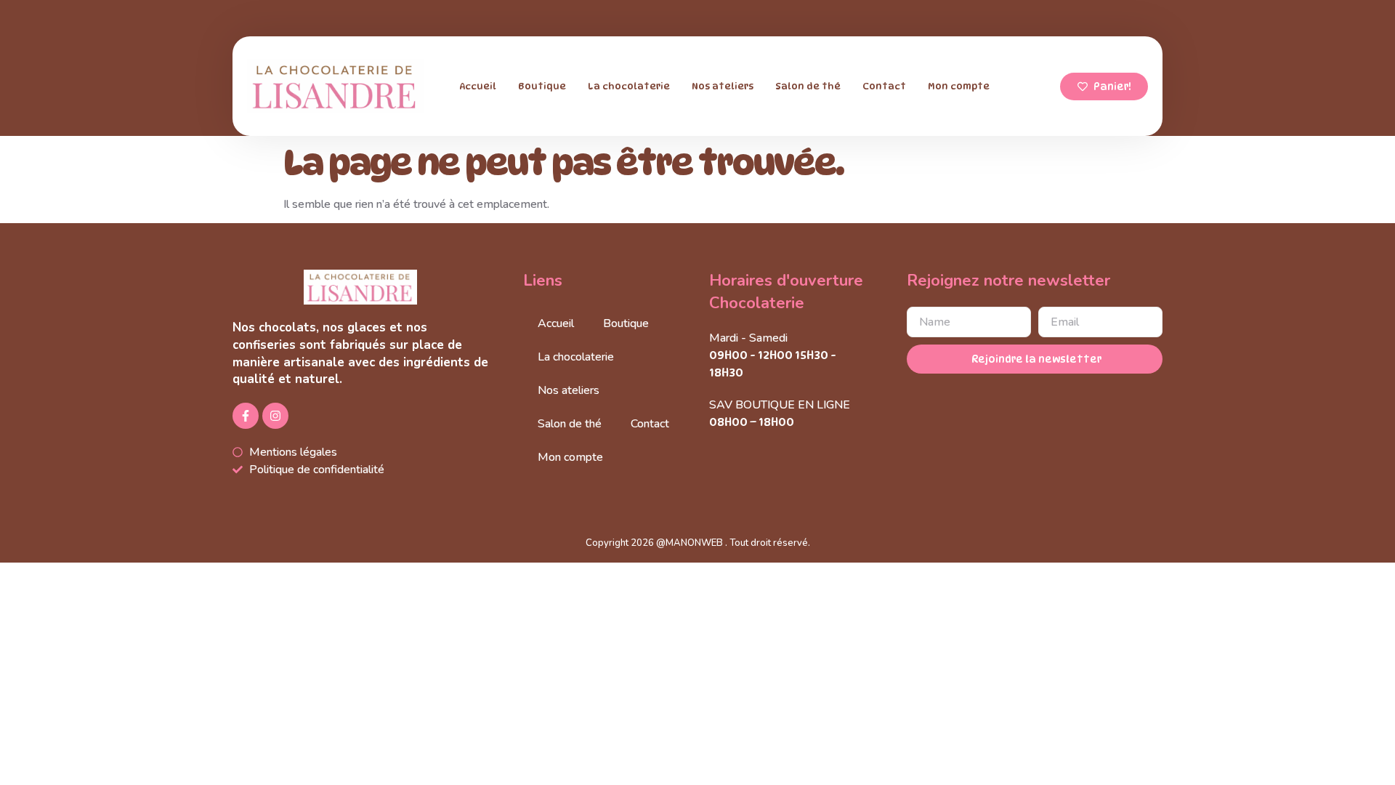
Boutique (542, 86)
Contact (884, 86)
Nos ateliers (722, 86)
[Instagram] (275, 416)
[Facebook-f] (245, 416)
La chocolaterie (629, 86)
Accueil (477, 86)
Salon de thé (808, 86)
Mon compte (959, 86)
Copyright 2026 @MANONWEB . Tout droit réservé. (698, 543)
